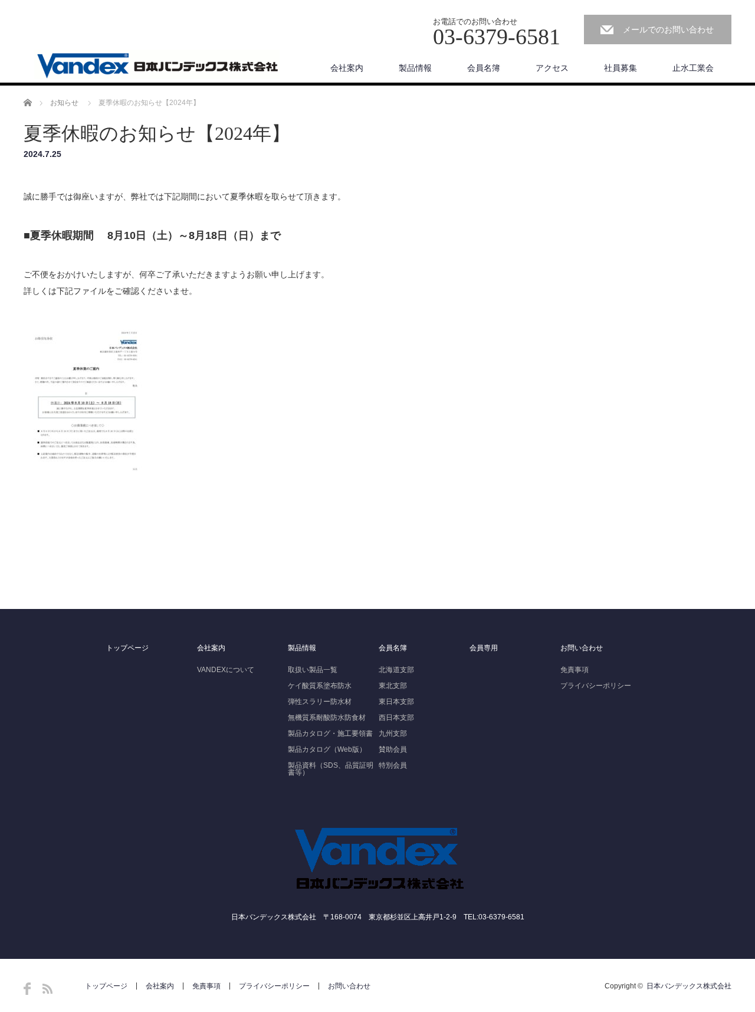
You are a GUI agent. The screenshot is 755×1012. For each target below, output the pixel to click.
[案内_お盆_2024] (86, 489)
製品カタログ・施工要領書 (330, 733)
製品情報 (415, 68)
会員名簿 (483, 68)
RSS (47, 988)
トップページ (127, 647)
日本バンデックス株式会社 (688, 986)
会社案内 (346, 68)
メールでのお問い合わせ (668, 29)
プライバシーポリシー (595, 685)
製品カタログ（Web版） (327, 749)
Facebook (27, 988)
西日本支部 (396, 717)
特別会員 (393, 765)
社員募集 (620, 68)
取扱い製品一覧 (312, 669)
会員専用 (484, 647)
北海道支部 (396, 669)
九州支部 (393, 733)
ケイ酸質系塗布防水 (320, 685)
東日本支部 (396, 701)
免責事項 (574, 669)
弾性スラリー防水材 (320, 701)
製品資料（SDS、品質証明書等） (330, 769)
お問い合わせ (581, 647)
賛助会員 (393, 749)
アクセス (552, 68)
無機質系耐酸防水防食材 (327, 717)
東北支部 (393, 685)
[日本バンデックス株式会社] (157, 65)
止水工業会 (693, 68)
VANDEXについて (225, 669)
